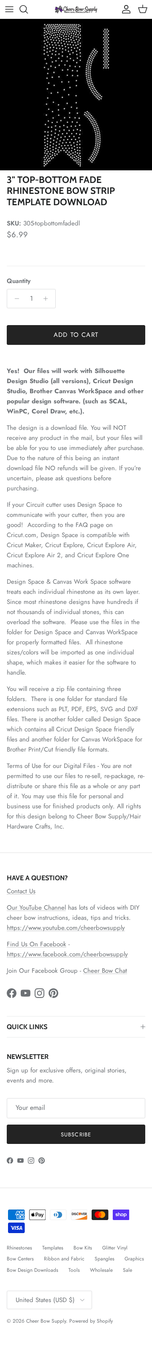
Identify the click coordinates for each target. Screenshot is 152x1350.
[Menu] (9, 9)
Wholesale (101, 1270)
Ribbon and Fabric (64, 1259)
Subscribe (76, 1134)
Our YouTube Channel (36, 907)
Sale (127, 1270)
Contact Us (21, 891)
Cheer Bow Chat (105, 970)
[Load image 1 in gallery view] (76, 94)
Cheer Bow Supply (46, 1321)
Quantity (18, 281)
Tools (74, 1270)
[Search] (28, 9)
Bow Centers (20, 1259)
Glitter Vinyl (115, 1248)
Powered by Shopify (91, 1321)
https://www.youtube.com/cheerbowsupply (66, 927)
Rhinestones (19, 1248)
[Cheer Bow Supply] (76, 9)
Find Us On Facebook (36, 944)
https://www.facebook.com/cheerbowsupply (67, 954)
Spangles (104, 1259)
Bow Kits (82, 1248)
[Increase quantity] (48, 298)
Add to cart (76, 334)
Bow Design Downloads (32, 1270)
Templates (52, 1248)
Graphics (134, 1259)
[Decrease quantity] (14, 298)
